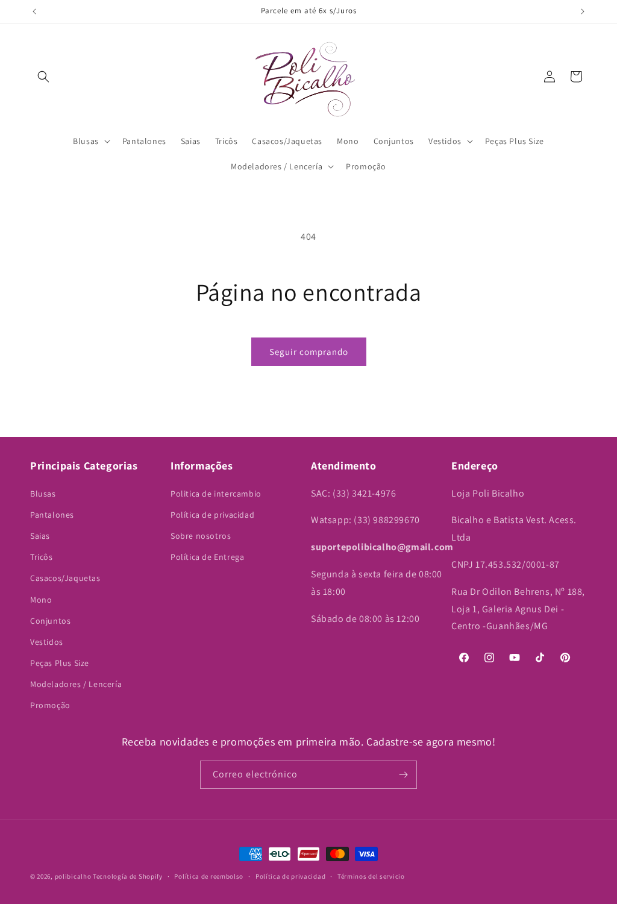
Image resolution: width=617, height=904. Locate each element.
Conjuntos (50, 620)
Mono (41, 599)
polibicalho (73, 876)
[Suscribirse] (403, 775)
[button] (43, 76)
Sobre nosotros (201, 535)
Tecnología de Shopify (128, 876)
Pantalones (52, 514)
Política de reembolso (208, 876)
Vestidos (46, 641)
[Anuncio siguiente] (582, 11)
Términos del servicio (371, 876)
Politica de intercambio (216, 493)
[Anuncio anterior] (34, 11)
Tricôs (41, 556)
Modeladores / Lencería (76, 684)
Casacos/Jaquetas (65, 578)
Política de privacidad (212, 514)
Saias (40, 535)
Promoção (50, 705)
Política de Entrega (207, 556)
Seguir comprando (308, 351)
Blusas (43, 493)
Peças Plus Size (59, 663)
